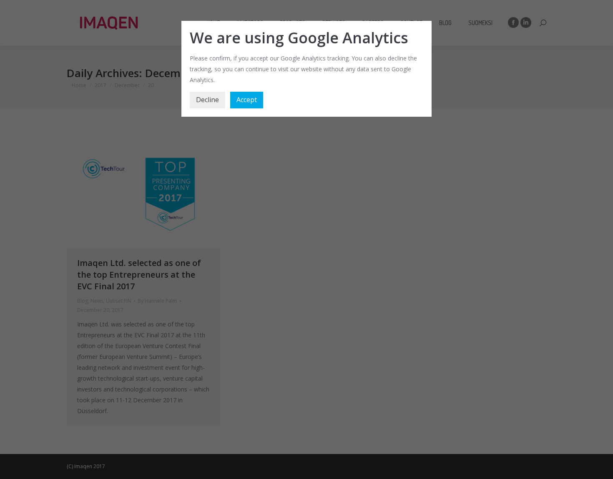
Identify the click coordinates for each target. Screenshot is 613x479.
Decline (207, 99)
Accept (246, 99)
